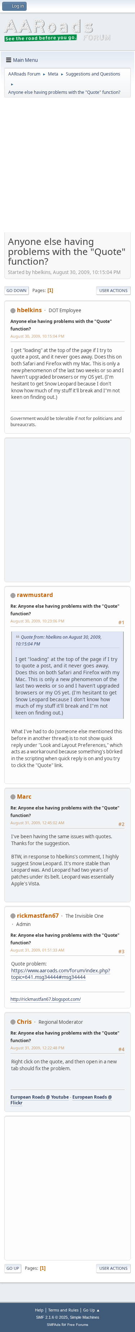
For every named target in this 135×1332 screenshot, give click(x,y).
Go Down (16, 290)
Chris (24, 1022)
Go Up (12, 1268)
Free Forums (77, 1325)
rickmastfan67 (38, 916)
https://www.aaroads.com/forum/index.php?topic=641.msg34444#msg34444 (60, 974)
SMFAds (53, 1325)
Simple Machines (84, 1317)
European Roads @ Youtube (39, 1097)
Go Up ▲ (91, 1310)
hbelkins (29, 310)
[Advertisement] (67, 167)
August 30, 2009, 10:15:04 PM (37, 336)
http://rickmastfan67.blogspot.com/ (45, 999)
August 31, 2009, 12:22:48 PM (37, 1047)
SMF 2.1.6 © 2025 (52, 1317)
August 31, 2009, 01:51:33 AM (37, 950)
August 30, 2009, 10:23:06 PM (37, 621)
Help (39, 1310)
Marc (24, 796)
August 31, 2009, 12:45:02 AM (37, 822)
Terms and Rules (63, 1310)
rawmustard (35, 595)
